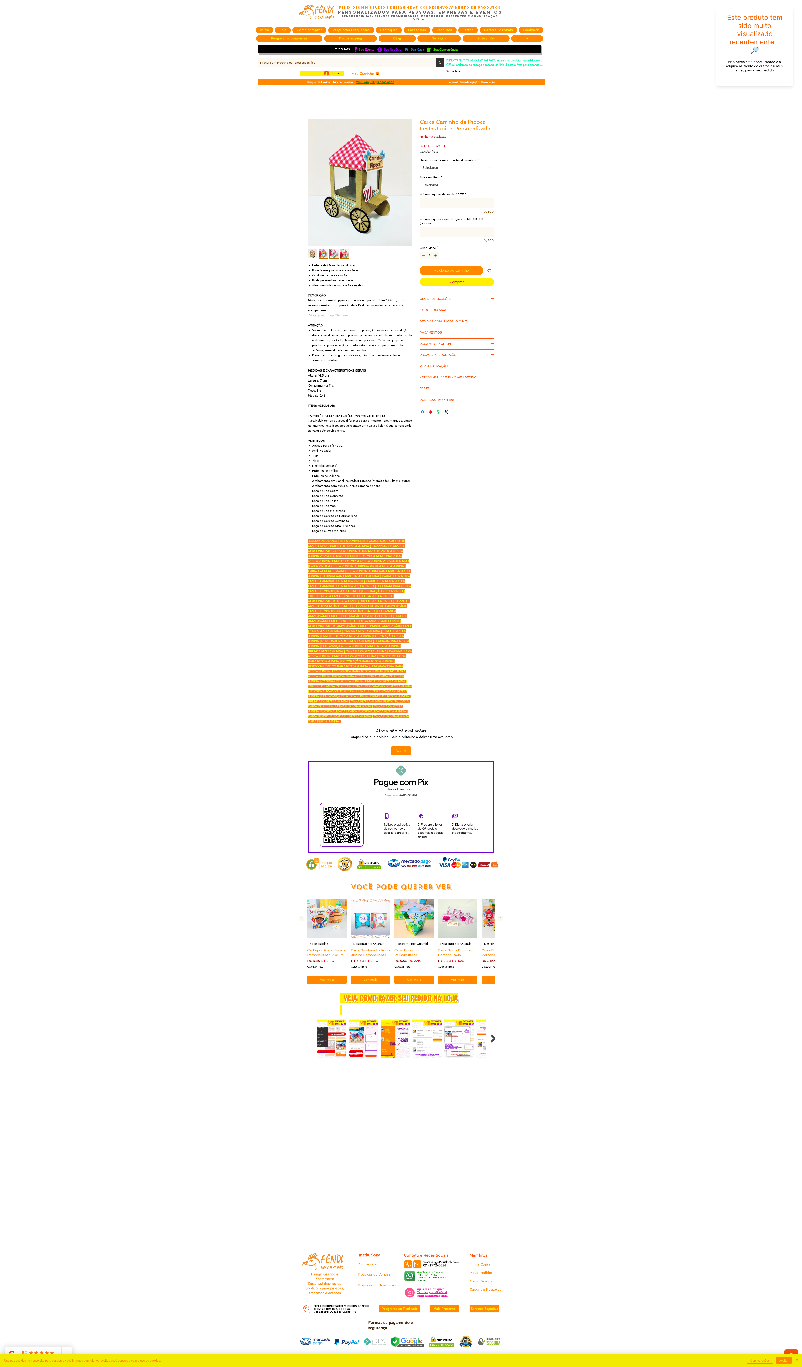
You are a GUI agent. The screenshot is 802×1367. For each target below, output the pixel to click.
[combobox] (457, 168)
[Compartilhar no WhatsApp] (438, 410)
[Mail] (417, 1264)
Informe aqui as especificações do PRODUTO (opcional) (451, 221)
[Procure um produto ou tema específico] (440, 62)
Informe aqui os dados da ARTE (443, 195)
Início (312, 104)
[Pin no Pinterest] (430, 410)
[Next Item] (493, 1039)
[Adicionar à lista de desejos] (489, 271)
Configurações (760, 1360)
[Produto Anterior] (301, 918)
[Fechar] (796, 1360)
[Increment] (435, 256)
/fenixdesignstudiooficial (432, 1292)
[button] (389, 30)
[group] (401, 942)
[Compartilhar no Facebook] (422, 410)
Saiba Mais (453, 71)
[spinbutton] (429, 256)
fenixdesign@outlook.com (477, 82)
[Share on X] (446, 410)
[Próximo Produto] (500, 918)
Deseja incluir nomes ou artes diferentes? (449, 160)
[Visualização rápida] (327, 919)
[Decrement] (423, 256)
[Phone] (408, 1264)
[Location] (306, 1309)
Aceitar (783, 1360)
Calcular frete (429, 152)
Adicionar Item (431, 177)
